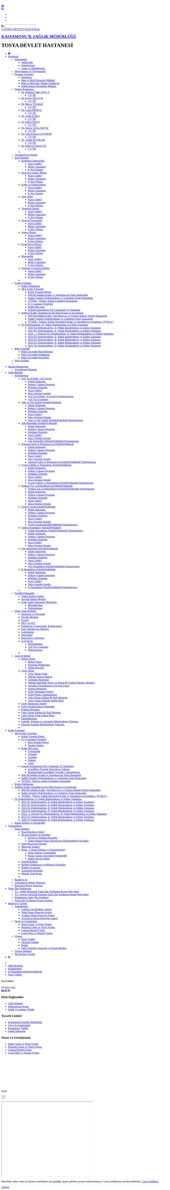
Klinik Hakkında (36, 381)
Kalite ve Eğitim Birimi (33, 184)
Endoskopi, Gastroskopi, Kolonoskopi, (41, 626)
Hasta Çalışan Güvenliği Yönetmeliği (47, 855)
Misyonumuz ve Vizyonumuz (30, 71)
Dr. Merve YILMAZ (32, 104)
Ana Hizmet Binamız (26, 369)
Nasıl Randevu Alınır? (33, 831)
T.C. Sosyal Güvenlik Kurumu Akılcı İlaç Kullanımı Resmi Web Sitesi (51, 894)
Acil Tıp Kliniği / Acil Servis (36, 378)
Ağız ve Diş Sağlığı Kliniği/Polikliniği (41, 402)
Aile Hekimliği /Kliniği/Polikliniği (39, 423)
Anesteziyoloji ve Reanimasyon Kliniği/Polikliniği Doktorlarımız (62, 462)
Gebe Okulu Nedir (37, 673)
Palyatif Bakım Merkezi (33, 599)
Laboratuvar (27, 632)
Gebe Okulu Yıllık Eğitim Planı (37, 715)
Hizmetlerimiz (35, 605)
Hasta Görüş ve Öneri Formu (36, 924)
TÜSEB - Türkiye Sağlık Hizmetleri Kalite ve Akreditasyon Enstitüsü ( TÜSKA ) (71, 321)
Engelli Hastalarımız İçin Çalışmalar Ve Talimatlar (54, 310)
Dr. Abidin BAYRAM (33, 140)
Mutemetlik (27, 256)
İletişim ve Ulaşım (17, 903)
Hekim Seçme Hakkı (39, 858)
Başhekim (26, 77)
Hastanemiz (21, 59)
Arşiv (31, 763)
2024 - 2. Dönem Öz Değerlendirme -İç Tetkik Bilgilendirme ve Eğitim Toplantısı (70, 333)
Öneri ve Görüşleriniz (26, 921)
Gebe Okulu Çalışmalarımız (42, 694)
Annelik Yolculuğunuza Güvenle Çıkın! (49, 685)
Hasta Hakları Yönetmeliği (42, 852)
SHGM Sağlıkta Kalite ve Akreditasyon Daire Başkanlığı (58, 295)
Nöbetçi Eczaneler (31, 867)
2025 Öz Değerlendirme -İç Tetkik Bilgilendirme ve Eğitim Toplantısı (64, 330)
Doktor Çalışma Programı (41, 384)
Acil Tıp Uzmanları (38, 399)
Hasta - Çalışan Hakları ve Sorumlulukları (43, 849)
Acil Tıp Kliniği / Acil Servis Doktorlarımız (50, 396)
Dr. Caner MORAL (31, 110)
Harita (24, 945)
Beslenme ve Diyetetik (33, 614)
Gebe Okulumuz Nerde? (41, 691)
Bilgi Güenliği (22, 348)
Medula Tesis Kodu (31, 873)
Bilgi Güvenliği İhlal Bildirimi (37, 351)
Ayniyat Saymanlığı (31, 220)
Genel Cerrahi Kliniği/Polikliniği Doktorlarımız (52, 524)
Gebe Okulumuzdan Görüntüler (38, 706)
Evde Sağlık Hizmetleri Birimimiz (39, 602)
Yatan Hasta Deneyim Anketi (36, 912)
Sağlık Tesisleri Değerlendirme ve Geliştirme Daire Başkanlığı (60, 298)
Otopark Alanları (30, 942)
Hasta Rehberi (22, 828)
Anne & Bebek (23, 655)
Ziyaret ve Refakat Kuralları (42, 837)
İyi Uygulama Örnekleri (40, 304)
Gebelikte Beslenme (38, 679)
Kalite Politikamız (30, 286)
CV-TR (32, 95)
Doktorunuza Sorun (18, 1006)
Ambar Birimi (28, 232)
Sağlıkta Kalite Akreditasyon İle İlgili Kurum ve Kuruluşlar (52, 313)
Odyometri (27, 635)
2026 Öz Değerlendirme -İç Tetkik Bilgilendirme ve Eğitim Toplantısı (64, 327)
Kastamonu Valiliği (18, 1028)
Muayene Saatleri (30, 846)
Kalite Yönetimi (23, 283)
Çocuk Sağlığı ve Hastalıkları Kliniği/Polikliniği (46, 465)
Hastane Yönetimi (24, 74)
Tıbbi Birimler (15, 372)
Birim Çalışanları (37, 166)
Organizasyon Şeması (26, 154)
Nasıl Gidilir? (35, 163)
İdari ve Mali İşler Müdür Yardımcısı (40, 83)
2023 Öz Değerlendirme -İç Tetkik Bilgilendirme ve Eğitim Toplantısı (64, 339)
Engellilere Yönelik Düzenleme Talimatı (49, 769)
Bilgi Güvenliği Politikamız (35, 354)
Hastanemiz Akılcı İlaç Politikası (32, 897)
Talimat (32, 760)
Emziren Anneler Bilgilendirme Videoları (42, 724)
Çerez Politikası (150, 1181)
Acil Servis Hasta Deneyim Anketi (39, 918)
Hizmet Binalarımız (18, 366)
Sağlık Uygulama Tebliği (21, 1009)
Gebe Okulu (27, 670)
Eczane (25, 620)
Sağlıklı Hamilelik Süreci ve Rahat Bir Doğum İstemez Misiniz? (61, 682)
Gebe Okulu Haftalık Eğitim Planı (46, 700)
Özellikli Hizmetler (25, 593)
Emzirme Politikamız (39, 664)
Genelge (32, 757)
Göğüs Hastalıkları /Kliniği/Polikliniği (41, 527)
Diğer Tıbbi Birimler (25, 611)
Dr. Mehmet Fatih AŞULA (35, 92)
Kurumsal (13, 56)
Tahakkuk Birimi (30, 208)
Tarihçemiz (27, 62)
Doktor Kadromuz (24, 89)
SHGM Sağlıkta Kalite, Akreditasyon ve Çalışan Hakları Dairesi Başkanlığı (67, 315)
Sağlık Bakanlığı (16, 1031)
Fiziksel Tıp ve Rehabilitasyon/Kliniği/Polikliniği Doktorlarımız (61, 488)
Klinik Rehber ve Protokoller (30, 823)
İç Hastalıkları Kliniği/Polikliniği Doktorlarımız (52, 587)
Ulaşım (18, 936)
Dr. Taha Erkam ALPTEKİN (36, 134)
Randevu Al (21, 879)
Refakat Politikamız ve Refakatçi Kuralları (43, 864)
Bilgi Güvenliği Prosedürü (35, 357)
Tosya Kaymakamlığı (19, 1025)
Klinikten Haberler (37, 387)
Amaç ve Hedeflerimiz (33, 68)
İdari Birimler (22, 157)
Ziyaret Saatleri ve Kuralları (35, 834)
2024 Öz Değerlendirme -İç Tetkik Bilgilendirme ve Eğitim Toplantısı (64, 336)
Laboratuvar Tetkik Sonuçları (30, 882)
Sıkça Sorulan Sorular (39, 393)
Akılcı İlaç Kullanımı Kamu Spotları (34, 900)
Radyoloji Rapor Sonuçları (29, 885)
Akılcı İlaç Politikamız (19, 888)
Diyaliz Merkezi (29, 617)
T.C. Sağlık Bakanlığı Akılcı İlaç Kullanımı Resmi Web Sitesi (47, 891)
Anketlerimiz (21, 906)
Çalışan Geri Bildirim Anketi (36, 909)
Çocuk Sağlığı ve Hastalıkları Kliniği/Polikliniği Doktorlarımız (60, 483)
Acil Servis (27, 641)
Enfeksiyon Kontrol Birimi (35, 268)
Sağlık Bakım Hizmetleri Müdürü (38, 86)
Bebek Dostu (28, 658)
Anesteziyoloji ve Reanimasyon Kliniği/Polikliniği (47, 444)
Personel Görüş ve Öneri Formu (38, 927)
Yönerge (32, 754)
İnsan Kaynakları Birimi (33, 172)
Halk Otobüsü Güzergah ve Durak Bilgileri (44, 948)
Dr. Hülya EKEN (30, 122)
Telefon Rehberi (23, 951)
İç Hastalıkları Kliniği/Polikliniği (38, 569)
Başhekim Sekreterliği (32, 160)
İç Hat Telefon (35, 169)
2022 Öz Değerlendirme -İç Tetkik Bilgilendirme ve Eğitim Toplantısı (64, 342)
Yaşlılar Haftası (36, 745)
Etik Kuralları (22, 360)
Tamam (5, 1187)
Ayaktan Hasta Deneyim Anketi (38, 915)
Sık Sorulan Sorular (25, 954)
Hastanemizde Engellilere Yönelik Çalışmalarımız (54, 772)
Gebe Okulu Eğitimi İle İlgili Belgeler (47, 697)
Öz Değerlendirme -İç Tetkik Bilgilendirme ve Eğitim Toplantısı (54, 324)
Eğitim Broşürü (36, 667)
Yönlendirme (15, 825)
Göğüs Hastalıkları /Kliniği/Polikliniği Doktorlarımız (55, 530)
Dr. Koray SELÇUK (32, 98)
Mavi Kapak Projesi (38, 742)
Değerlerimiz (28, 65)
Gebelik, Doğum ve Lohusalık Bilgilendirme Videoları (49, 721)
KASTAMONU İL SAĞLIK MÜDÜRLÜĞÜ (38, 36)
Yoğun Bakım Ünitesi (32, 596)
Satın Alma (27, 196)
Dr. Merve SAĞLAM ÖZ (34, 128)
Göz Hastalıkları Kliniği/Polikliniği (39, 548)
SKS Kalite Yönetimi (32, 289)
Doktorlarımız (35, 608)
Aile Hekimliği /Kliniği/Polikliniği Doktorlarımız (53, 441)
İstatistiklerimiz (29, 718)
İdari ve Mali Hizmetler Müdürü (38, 80)
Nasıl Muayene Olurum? (34, 843)
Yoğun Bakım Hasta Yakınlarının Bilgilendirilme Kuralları (58, 840)
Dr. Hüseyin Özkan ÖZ (33, 145)
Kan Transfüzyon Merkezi (35, 629)
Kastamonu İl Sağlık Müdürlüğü (25, 1022)
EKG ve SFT (28, 623)
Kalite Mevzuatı (36, 307)
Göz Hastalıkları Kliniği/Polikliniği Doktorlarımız (54, 566)
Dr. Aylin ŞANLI (30, 116)
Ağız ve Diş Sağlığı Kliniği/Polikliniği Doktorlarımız (55, 420)
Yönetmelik (34, 751)
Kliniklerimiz (21, 375)
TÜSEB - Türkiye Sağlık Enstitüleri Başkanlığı (52, 301)
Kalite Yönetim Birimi (39, 292)
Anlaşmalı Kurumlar (32, 870)
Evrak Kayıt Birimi (31, 244)
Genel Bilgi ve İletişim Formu (36, 933)
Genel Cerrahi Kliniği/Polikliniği (38, 506)
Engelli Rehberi (29, 861)
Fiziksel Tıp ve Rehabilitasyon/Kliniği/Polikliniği (47, 485)
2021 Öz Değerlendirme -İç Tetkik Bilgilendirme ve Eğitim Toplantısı (64, 345)
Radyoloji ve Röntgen (32, 638)
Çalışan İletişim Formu (33, 930)
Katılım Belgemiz (37, 688)
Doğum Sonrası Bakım (40, 676)
